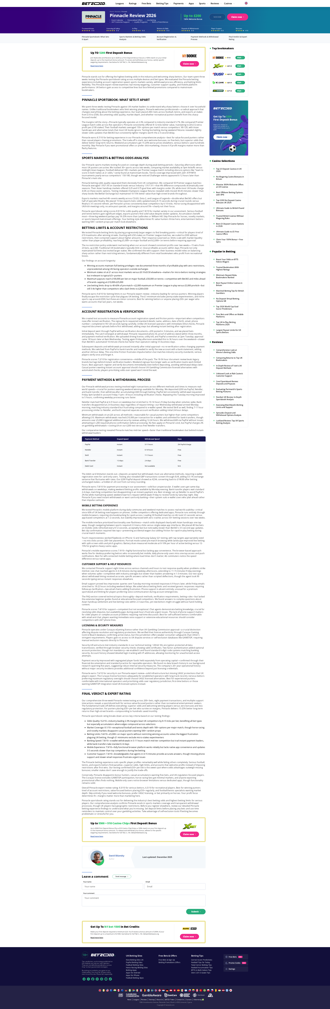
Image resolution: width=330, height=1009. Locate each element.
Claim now (236, 17)
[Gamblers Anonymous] (210, 995)
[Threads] (101, 979)
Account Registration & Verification (166, 38)
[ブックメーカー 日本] (231, 990)
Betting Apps (131, 970)
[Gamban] (199, 995)
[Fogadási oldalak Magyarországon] (219, 990)
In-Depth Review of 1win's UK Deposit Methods (229, 366)
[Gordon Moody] (185, 995)
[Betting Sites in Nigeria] (130, 990)
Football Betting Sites (134, 965)
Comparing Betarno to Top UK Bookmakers (229, 359)
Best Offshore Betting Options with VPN (229, 193)
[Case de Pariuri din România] (216, 990)
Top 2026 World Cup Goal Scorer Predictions (227, 307)
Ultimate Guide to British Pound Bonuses (230, 209)
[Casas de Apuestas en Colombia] (193, 990)
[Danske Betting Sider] (160, 990)
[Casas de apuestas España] (178, 990)
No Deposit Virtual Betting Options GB (227, 299)
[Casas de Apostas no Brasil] (205, 990)
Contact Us (180, 999)
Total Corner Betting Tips (201, 965)
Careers (189, 999)
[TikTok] (110, 979)
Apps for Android (133, 972)
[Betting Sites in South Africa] (133, 990)
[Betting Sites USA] (107, 990)
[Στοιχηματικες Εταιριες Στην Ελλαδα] (227, 990)
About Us (159, 999)
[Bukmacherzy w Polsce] (208, 990)
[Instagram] (97, 979)
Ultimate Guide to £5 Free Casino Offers (227, 232)
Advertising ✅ (199, 999)
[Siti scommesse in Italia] (137, 990)
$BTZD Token (169, 999)
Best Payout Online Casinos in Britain (229, 284)
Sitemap (152, 999)
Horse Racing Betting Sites (137, 967)
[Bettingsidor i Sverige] (152, 990)
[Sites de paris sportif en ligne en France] (141, 990)
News (129, 999)
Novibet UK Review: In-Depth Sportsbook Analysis (229, 398)
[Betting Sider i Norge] (156, 990)
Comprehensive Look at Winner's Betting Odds (226, 351)
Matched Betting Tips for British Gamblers (230, 292)
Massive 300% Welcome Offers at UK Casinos (229, 185)
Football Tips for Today (200, 962)
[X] (88, 979)
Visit (239, 57)
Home (112, 11)
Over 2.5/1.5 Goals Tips (200, 972)
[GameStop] (120, 995)
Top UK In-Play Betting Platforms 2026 (226, 323)
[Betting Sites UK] (100, 990)
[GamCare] (170, 995)
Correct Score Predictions (201, 960)
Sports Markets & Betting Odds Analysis (132, 38)
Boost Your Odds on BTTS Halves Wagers (227, 260)
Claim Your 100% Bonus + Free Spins (229, 240)
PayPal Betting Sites (134, 962)
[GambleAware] (151, 995)
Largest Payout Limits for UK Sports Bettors (228, 331)
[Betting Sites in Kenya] (126, 990)
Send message (121, 876)
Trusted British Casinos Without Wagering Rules (230, 217)
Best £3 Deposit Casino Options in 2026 (230, 225)
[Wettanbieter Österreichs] (171, 990)
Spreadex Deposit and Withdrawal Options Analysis (228, 414)
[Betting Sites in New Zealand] (122, 990)
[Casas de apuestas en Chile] (190, 990)
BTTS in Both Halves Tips (201, 970)
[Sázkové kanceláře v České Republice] (212, 990)
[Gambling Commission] (132, 995)
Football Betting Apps (135, 978)
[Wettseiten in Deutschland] (167, 990)
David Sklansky (116, 855)
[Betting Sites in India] (115, 990)
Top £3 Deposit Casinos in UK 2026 (229, 170)
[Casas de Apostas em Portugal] (201, 990)
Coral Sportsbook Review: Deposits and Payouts (227, 382)
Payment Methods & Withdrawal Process (204, 38)
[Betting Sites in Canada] (119, 990)
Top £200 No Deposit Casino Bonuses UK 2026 (228, 201)
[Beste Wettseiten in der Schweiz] (175, 990)
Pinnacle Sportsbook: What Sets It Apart (95, 38)
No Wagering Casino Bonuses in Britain (230, 177)
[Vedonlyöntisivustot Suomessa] (148, 990)
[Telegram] (84, 979)
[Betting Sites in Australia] (111, 990)
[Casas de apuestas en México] (182, 990)
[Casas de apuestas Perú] (197, 990)
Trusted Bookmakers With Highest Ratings (227, 268)
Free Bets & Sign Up (167, 960)
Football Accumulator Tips (202, 967)
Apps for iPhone (132, 975)
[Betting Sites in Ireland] (104, 990)
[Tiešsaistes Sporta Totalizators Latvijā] (223, 990)
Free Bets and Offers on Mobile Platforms (230, 315)
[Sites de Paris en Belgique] (145, 990)
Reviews (117, 11)
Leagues (136, 999)
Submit (195, 911)
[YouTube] (106, 979)
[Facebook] (92, 979)
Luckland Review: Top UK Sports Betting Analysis (230, 421)
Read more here (96, 66)
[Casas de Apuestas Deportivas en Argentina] (186, 990)
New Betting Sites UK (134, 960)
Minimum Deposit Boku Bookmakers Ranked (226, 276)
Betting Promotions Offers (169, 962)
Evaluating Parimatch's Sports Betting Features (229, 390)
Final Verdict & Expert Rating (238, 38)
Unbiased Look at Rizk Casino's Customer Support (229, 374)
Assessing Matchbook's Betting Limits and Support (229, 406)
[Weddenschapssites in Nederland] (163, 990)
